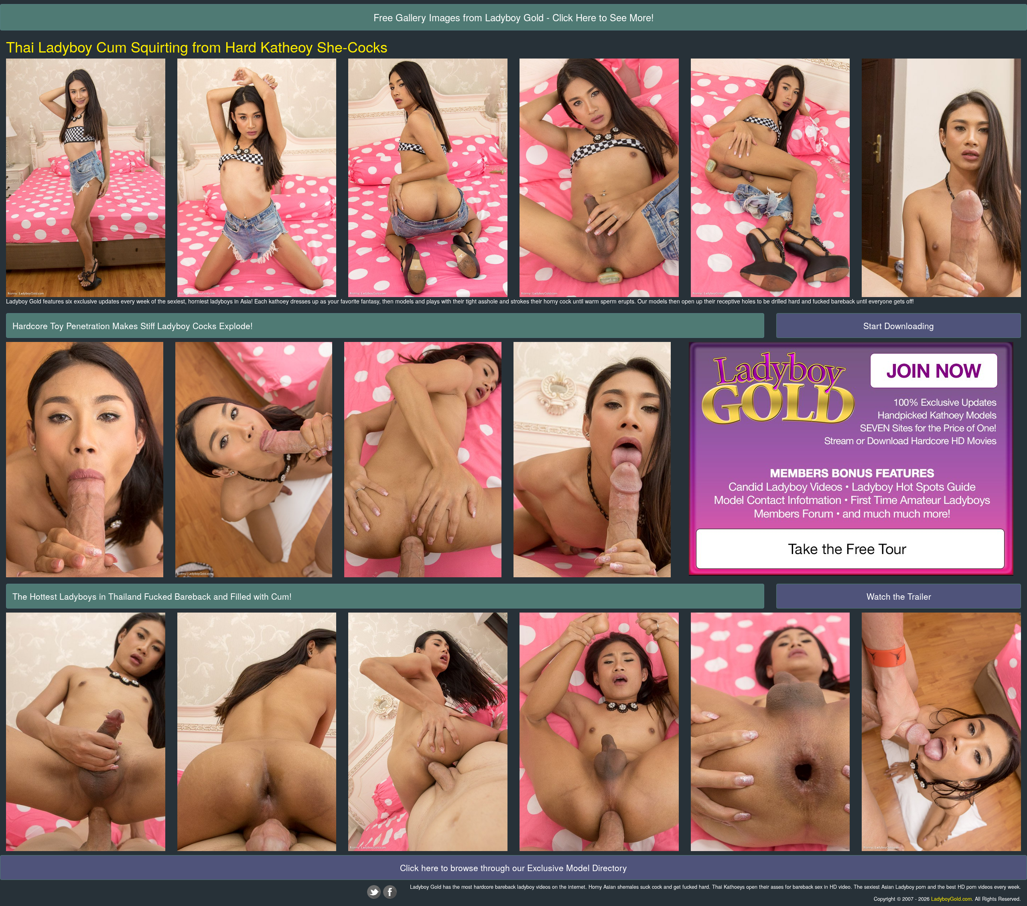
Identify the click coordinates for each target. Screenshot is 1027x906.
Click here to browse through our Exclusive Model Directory (513, 868)
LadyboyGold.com (951, 898)
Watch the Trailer (899, 596)
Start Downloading (898, 326)
